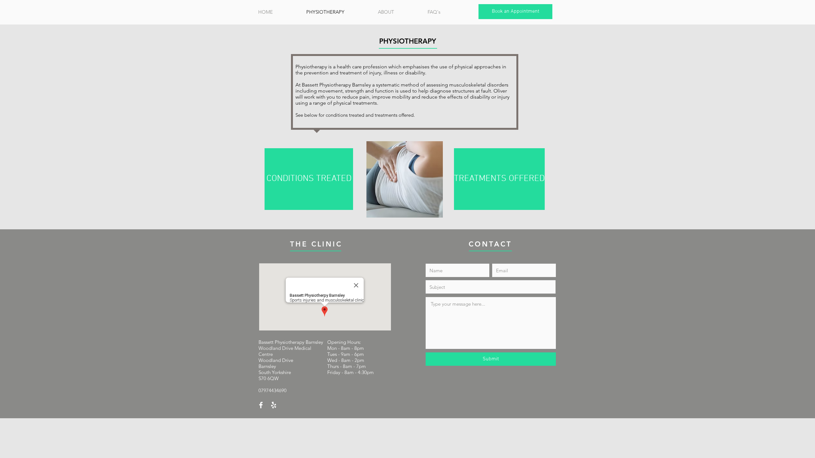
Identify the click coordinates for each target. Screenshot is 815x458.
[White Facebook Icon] (261, 405)
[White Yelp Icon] (273, 405)
